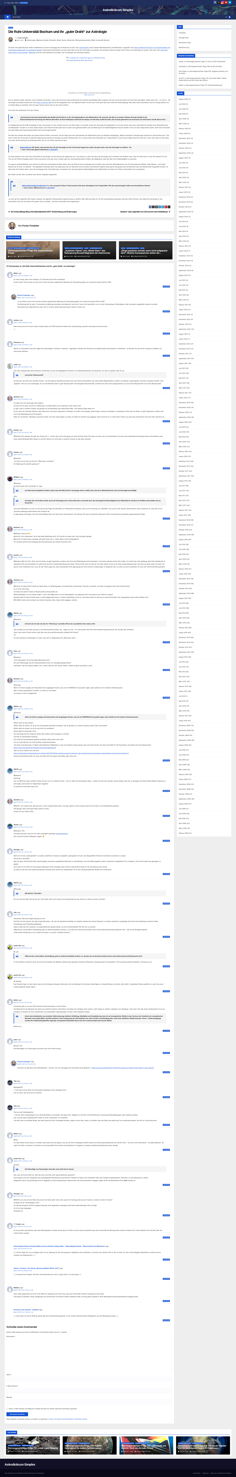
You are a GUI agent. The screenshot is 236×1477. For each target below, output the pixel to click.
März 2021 (182, 388)
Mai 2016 (182, 554)
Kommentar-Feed (185, 42)
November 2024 (184, 202)
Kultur (11, 27)
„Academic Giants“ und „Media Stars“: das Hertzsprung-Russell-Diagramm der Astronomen (87, 251)
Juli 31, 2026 (184, 1451)
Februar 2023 (183, 305)
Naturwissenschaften (20, 248)
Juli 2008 (182, 809)
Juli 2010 (182, 696)
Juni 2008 (182, 813)
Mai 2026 (182, 114)
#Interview (70, 40)
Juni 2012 (182, 667)
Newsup (31, 1473)
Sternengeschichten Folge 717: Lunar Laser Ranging (33, 1448)
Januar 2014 (183, 632)
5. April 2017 (53, 149)
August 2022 (183, 334)
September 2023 (185, 270)
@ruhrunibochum (40, 185)
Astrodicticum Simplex (118, 10)
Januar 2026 (183, 133)
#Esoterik (52, 40)
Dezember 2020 (184, 402)
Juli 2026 (182, 104)
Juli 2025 (182, 163)
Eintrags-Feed (184, 38)
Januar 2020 (183, 456)
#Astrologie (31, 40)
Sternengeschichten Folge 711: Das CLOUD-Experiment (206, 61)
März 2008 (183, 828)
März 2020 (183, 446)
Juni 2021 (182, 373)
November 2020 (184, 407)
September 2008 (185, 799)
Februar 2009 (183, 774)
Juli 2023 (182, 280)
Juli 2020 (182, 427)
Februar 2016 (183, 569)
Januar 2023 (183, 309)
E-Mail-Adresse (12, 1386)
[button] (226, 17)
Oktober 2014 (184, 588)
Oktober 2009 (184, 735)
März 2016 (182, 564)
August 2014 (183, 598)
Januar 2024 (183, 251)
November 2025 (184, 143)
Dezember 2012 (184, 637)
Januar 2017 (183, 515)
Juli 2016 (182, 544)
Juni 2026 (182, 109)
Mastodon (17, 17)
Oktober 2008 (184, 794)
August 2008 (183, 804)
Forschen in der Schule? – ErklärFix (26, 1310)
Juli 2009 (182, 750)
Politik (142, 248)
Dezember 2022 (184, 314)
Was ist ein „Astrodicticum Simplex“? (221, 1473)
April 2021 (182, 383)
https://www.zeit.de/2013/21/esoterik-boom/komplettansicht (35, 748)
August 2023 (183, 275)
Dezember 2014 (184, 579)
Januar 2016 (183, 574)
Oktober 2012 (184, 647)
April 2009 (182, 765)
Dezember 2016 (184, 520)
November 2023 (184, 261)
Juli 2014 (182, 603)
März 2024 (183, 241)
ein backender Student (34, 50)
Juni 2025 (182, 168)
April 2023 (182, 295)
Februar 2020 (183, 451)
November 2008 (184, 789)
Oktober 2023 (184, 265)
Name (9, 1375)
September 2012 (185, 652)
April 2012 (182, 676)
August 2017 (183, 481)
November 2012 (184, 642)
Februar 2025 (183, 187)
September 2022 (185, 329)
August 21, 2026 (15, 1451)
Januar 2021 (183, 398)
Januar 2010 (183, 721)
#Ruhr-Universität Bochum (100, 40)
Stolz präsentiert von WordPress (14, 1473)
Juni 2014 (182, 608)
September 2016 (185, 535)
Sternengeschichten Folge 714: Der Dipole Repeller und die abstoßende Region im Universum (202, 1447)
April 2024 (182, 236)
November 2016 (184, 525)
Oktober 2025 (184, 148)
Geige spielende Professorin (144, 47)
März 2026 (183, 124)
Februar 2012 (183, 686)
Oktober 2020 (184, 412)
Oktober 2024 (184, 207)
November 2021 (184, 349)
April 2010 (182, 706)
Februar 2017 (183, 510)
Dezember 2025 (184, 138)
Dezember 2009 (184, 725)
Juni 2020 (182, 432)
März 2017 (182, 505)
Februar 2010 (183, 716)
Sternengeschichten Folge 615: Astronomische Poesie (30, 251)
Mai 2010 (182, 701)
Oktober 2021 (184, 354)
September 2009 (185, 740)
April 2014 (182, 618)
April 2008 (182, 823)
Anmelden (182, 33)
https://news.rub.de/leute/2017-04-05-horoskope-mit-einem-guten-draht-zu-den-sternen (122, 1068)
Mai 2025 (182, 172)
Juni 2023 (182, 285)
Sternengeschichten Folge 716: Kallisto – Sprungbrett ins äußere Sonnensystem (84, 1447)
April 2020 (182, 442)
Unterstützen (197, 1473)
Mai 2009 (182, 760)
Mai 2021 (182, 378)
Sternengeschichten (33, 248)
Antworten (166, 286)
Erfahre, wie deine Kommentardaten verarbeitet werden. (67, 1419)
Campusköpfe (84, 47)
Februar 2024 (183, 246)
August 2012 (183, 657)
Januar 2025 (183, 192)
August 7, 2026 (128, 1451)
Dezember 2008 (184, 784)
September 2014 (185, 593)
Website (9, 1397)
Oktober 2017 (183, 471)
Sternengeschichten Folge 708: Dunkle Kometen (205, 66)
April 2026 (182, 119)
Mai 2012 (182, 672)
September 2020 (185, 417)
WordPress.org (184, 47)
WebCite (32, 52)
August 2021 (183, 363)
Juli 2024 (182, 221)
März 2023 (183, 300)
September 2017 (184, 476)
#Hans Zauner (61, 40)
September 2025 (185, 153)
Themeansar (40, 1473)
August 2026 (183, 99)
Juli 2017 (182, 486)
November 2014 (184, 584)
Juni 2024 (182, 226)
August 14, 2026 (72, 1451)
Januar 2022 (183, 339)
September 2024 (185, 212)
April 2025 (182, 177)
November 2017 (184, 466)
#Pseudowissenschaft (82, 40)
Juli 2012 (182, 662)
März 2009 (183, 769)
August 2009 (183, 745)
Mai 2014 (182, 613)
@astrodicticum (26, 147)
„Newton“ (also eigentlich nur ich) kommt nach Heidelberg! (144, 212)
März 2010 (182, 711)
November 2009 (184, 730)
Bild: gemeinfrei (89, 95)
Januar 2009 (183, 779)
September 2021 (185, 358)
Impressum (205, 1473)
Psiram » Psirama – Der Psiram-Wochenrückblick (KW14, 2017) (36, 1268)
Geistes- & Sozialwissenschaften (74, 248)
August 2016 (183, 539)
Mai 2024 (182, 231)
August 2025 (183, 158)
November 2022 (184, 319)
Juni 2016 (182, 549)
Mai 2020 (182, 437)
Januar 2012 (183, 691)
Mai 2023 (182, 290)
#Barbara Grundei (42, 40)
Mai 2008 (182, 818)
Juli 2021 (182, 368)
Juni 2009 (182, 755)
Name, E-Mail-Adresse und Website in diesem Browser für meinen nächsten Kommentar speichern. (43, 1409)
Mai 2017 (182, 495)
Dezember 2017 (184, 461)
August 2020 (183, 422)
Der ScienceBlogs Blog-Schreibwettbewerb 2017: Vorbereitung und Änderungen (44, 212)
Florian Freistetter (23, 38)
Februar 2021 (183, 393)
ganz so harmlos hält (44, 102)
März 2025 (183, 182)
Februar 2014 (183, 628)
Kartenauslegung (62, 834)
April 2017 (182, 500)
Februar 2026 (183, 128)
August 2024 (183, 217)
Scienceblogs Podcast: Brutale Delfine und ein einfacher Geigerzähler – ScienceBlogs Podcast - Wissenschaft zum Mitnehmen (59, 1246)
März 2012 (182, 681)
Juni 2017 (182, 491)
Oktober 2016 (184, 530)
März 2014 (182, 623)
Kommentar (11, 1336)
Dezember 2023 (184, 256)
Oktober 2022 (184, 324)
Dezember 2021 (184, 344)
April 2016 (182, 559)
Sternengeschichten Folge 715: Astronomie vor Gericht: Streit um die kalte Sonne (143, 1447)
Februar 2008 (183, 833)
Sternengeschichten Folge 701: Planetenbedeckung (204, 85)
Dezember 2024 (184, 197)
